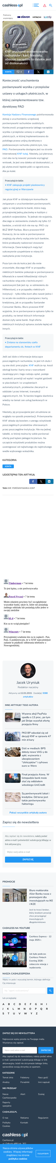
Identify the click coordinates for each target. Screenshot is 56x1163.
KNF (19, 154)
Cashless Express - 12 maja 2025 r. (40, 938)
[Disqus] (28, 534)
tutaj (25, 154)
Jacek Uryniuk (19, 44)
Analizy (5, 1082)
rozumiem (43, 1153)
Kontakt (24, 1122)
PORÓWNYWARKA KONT (23, 488)
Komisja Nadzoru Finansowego (19, 114)
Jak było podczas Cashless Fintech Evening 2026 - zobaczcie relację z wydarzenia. (38, 960)
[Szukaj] (51, 5)
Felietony (24, 1077)
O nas (5, 1117)
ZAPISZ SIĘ (28, 860)
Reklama (24, 1117)
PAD (21, 106)
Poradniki (24, 1082)
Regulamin (43, 1117)
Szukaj (41, 1094)
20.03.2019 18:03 (19, 47)
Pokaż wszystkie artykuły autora (28, 812)
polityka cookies (18, 1159)
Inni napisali (44, 1082)
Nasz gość (43, 1077)
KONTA (8, 72)
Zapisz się (46, 1050)
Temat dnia (7, 1077)
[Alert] (44, 5)
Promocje (8, 881)
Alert (22, 1094)
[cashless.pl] (12, 5)
